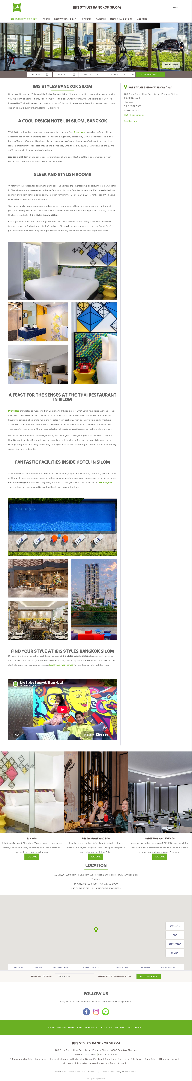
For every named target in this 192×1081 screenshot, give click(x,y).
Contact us (81, 1072)
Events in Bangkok (87, 1028)
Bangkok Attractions (112, 1028)
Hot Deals (86, 19)
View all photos (171, 65)
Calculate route (148, 976)
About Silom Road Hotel (61, 1028)
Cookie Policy (115, 1072)
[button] (96, 930)
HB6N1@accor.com (134, 115)
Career (91, 1072)
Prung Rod (13, 411)
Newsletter (134, 1028)
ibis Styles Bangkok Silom (24, 19)
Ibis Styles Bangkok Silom (116, 976)
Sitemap (70, 1072)
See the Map (130, 121)
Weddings (142, 19)
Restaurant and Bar (65, 19)
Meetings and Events (121, 19)
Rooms (46, 19)
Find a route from (41, 976)
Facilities (101, 19)
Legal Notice (101, 1072)
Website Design (129, 1072)
